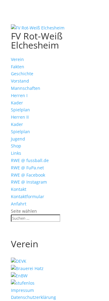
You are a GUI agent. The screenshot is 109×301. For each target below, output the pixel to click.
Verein (17, 59)
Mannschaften (25, 88)
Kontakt (18, 189)
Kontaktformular (27, 196)
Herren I (19, 95)
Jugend (18, 139)
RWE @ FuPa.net (27, 168)
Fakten (17, 66)
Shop (16, 146)
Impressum (22, 290)
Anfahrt (18, 204)
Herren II (20, 117)
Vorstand (20, 81)
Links (16, 153)
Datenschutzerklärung (33, 297)
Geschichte (22, 73)
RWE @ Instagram (29, 182)
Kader (17, 103)
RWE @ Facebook (28, 175)
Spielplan (20, 110)
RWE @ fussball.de (30, 160)
